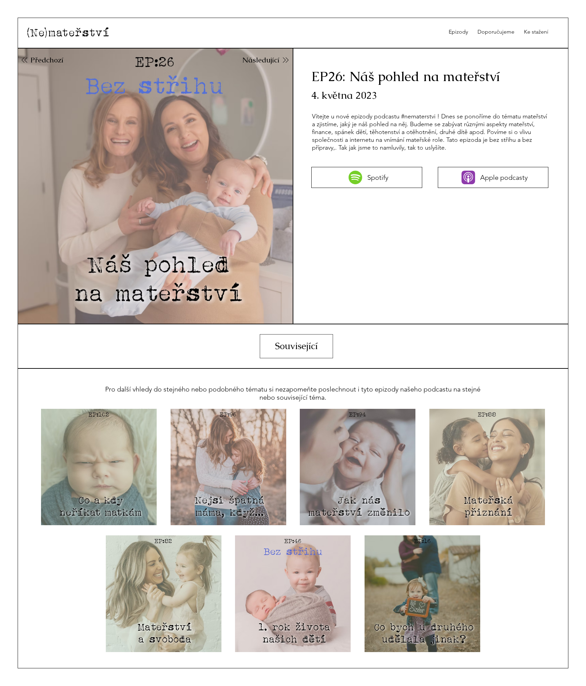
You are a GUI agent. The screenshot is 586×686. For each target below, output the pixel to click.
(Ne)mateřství (67, 32)
